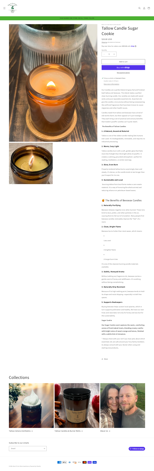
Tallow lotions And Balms (19, 431)
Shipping (104, 42)
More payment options (123, 72)
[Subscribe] (44, 448)
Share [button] (106, 359)
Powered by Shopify (35, 466)
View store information (111, 84)
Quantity (104, 50)
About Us (104, 431)
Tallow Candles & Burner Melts (67, 431)
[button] (4, 8)
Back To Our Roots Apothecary (21, 466)
